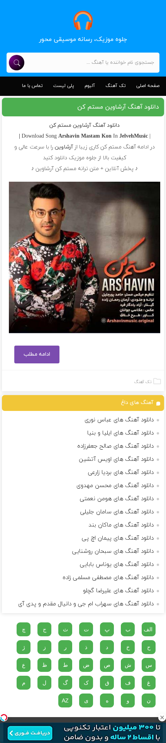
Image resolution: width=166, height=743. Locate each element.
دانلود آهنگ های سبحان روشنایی (113, 551)
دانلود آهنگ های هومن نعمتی (117, 499)
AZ (65, 700)
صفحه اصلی (147, 86)
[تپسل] (4, 717)
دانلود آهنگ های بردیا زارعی (121, 473)
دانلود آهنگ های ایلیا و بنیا (120, 433)
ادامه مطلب (37, 354)
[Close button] (162, 717)
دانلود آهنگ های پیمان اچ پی (118, 538)
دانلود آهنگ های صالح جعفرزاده (115, 446)
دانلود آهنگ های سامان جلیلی (117, 512)
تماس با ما (32, 86)
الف (148, 629)
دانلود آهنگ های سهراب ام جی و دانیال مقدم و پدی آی (86, 604)
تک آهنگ (115, 86)
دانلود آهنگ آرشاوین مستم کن (118, 107)
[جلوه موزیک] (83, 20)
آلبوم (90, 86)
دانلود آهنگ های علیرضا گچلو (118, 591)
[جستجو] (16, 62)
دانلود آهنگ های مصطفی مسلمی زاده (108, 578)
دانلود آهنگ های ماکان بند (121, 525)
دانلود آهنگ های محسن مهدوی (115, 486)
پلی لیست (63, 86)
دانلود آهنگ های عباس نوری (119, 420)
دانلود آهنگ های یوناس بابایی (117, 565)
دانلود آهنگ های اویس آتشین (116, 459)
